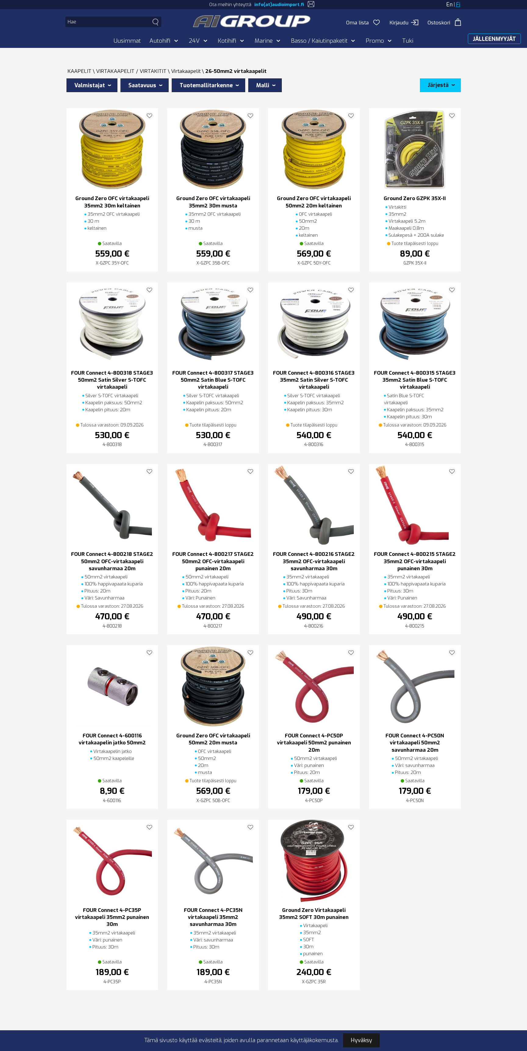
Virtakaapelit (186, 71)
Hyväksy (361, 1040)
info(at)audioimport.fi (279, 5)
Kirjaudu (398, 22)
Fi (458, 4)
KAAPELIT (79, 71)
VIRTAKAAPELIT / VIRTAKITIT (131, 71)
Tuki (407, 41)
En (449, 4)
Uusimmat (127, 41)
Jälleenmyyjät (494, 39)
